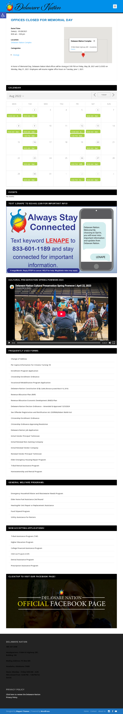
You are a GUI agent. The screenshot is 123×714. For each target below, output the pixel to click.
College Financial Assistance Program (26, 548)
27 (98, 158)
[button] (3, 15)
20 (98, 142)
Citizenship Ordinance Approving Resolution (29, 424)
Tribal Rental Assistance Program (25, 465)
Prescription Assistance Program (24, 565)
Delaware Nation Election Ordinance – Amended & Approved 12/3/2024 (40, 406)
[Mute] (110, 343)
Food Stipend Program (20, 511)
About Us (102, 711)
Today (104, 95)
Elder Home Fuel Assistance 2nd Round (27, 499)
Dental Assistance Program (22, 559)
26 (82, 158)
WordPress (45, 711)
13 (98, 125)
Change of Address (19, 359)
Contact (93, 711)
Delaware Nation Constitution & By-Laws (28, 388)
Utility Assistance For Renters (23, 517)
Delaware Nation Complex (21, 42)
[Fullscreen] (114, 343)
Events (73, 49)
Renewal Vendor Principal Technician (26, 454)
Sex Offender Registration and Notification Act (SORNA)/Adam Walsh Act (41, 412)
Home (86, 711)
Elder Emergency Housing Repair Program (28, 460)
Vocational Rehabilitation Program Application (31, 382)
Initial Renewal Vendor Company (24, 448)
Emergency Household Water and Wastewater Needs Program (37, 493)
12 (82, 125)
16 (35, 142)
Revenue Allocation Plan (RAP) (23, 394)
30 (35, 174)
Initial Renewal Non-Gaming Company (27, 442)
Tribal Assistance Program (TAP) (24, 536)
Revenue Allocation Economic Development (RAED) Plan (34, 400)
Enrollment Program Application (24, 371)
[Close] (94, 41)
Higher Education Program (22, 542)
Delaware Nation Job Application (24, 430)
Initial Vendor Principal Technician (25, 436)
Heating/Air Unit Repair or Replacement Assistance (32, 505)
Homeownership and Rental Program (26, 471)
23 (35, 158)
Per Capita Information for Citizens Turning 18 (31, 365)
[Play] (9, 343)
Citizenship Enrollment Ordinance (25, 377)
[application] (61, 314)
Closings (16, 55)
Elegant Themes (22, 711)
